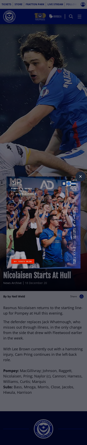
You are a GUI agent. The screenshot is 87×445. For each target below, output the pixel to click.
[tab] (80, 176)
